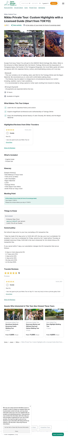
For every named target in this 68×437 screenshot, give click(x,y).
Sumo (26, 7)
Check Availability (58, 434)
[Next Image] (61, 43)
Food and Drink (8, 7)
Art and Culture (18, 7)
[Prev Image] (7, 43)
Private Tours (33, 7)
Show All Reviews (9, 148)
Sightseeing (41, 7)
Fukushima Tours (45, 427)
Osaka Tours (32, 427)
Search (54, 3)
